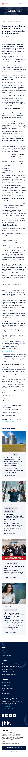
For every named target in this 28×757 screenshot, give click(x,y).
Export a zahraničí (7, 669)
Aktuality (11, 17)
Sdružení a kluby (6, 693)
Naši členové (5, 691)
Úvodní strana (5, 17)
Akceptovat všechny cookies (14, 747)
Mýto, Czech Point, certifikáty (10, 664)
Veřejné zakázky (6, 655)
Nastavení (14, 752)
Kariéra (4, 653)
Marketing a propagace (9, 674)
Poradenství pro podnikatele (10, 666)
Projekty (4, 650)
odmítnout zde (15, 743)
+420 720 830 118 (9, 709)
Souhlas (21, 737)
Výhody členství (6, 685)
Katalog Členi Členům (8, 688)
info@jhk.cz (7, 706)
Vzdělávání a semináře (8, 672)
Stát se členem (6, 683)
